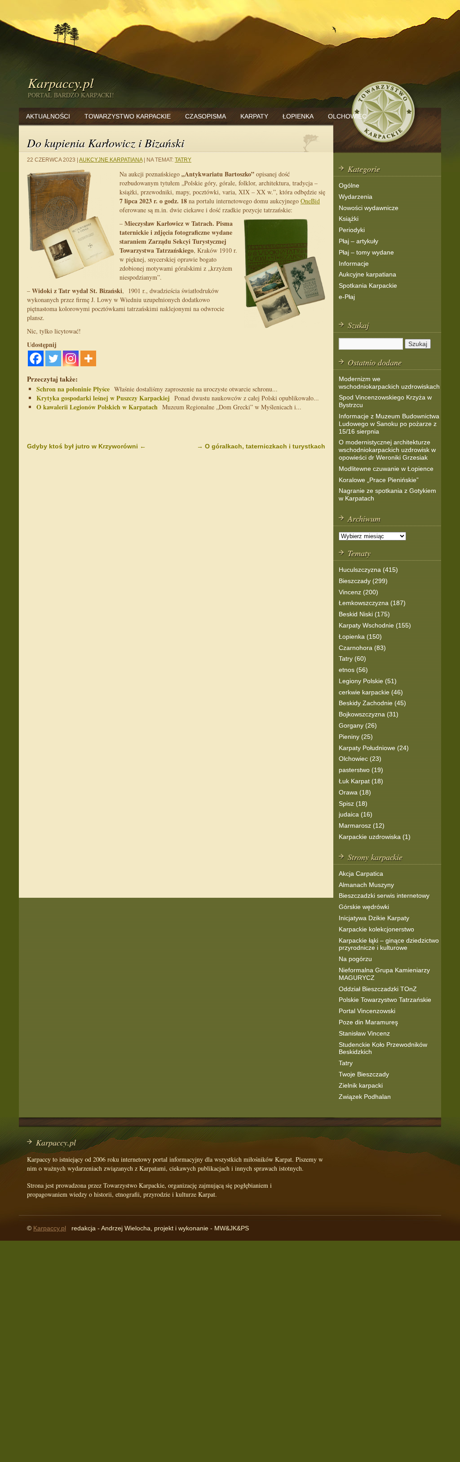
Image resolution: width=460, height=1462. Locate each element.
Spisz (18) (353, 803)
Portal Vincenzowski (367, 1010)
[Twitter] (53, 358)
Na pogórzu (355, 958)
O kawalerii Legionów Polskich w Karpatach (97, 407)
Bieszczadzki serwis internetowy (384, 895)
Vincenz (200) (358, 592)
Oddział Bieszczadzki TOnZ (378, 988)
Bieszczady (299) (363, 580)
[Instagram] (71, 358)
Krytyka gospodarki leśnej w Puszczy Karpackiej (103, 398)
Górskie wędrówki (364, 906)
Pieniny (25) (356, 736)
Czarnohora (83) (362, 647)
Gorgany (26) (358, 725)
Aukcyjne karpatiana (110, 160)
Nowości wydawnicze (368, 207)
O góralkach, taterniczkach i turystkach (261, 446)
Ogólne (349, 185)
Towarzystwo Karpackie (127, 116)
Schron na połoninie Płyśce (73, 389)
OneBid (310, 201)
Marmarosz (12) (362, 825)
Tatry (183, 160)
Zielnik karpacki (361, 1085)
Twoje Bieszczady (364, 1074)
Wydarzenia (355, 196)
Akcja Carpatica (361, 873)
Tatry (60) (352, 658)
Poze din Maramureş (368, 1022)
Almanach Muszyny (366, 884)
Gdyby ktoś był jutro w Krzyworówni (86, 446)
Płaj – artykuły (358, 241)
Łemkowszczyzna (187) (372, 602)
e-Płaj (347, 296)
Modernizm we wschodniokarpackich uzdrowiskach (389, 382)
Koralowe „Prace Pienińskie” (379, 479)
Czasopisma (205, 116)
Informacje (354, 263)
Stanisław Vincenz (364, 1033)
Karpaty (254, 116)
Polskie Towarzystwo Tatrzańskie (385, 999)
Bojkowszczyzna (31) (368, 714)
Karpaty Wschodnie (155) (375, 625)
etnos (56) (353, 669)
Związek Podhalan (365, 1096)
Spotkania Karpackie (368, 285)
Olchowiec (347, 116)
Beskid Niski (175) (364, 614)
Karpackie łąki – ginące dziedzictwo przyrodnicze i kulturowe (389, 944)
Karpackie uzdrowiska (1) (375, 836)
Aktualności (48, 116)
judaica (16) (355, 814)
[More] (88, 358)
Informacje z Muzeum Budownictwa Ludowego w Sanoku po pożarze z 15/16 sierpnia (389, 424)
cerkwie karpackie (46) (371, 692)
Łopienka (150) (360, 636)
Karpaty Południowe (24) (374, 747)
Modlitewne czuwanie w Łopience (386, 468)
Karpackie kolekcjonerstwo (376, 929)
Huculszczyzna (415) (368, 569)
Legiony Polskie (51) (368, 681)
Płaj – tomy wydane (366, 252)
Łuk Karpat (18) (361, 781)
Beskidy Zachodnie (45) (372, 703)
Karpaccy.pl (60, 83)
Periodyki (352, 229)
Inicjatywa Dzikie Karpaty (374, 918)
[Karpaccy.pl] (383, 145)
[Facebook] (36, 358)
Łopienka (298, 116)
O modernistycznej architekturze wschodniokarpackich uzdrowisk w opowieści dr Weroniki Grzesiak (387, 450)
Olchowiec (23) (360, 758)
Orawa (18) (355, 792)
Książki (348, 218)
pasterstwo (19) (361, 769)
